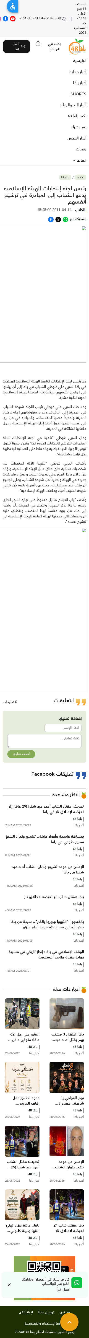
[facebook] (5, 18)
